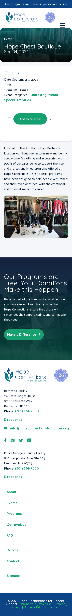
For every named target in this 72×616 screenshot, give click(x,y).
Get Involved (17, 525)
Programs (14, 514)
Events (12, 503)
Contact (13, 561)
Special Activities (17, 100)
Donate (13, 550)
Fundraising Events (43, 95)
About (11, 492)
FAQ (10, 535)
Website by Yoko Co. (36, 604)
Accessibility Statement (43, 607)
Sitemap (13, 576)
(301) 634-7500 (27, 411)
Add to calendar (30, 119)
